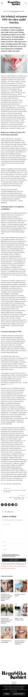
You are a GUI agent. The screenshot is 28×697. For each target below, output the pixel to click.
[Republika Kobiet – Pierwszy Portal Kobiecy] (14, 3)
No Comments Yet (9, 511)
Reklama (14, 682)
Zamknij (7, 693)
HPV (4, 483)
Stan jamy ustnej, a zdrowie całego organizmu (20, 642)
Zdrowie (12, 11)
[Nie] (26, 691)
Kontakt (14, 683)
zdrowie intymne (17, 483)
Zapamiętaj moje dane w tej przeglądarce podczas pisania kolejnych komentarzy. (11, 555)
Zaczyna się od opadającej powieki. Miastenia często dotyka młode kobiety (6, 597)
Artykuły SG (7, 11)
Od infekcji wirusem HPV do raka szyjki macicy (14, 19)
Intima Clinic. (9, 384)
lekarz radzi (9, 483)
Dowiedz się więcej (18, 693)
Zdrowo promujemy (19, 11)
